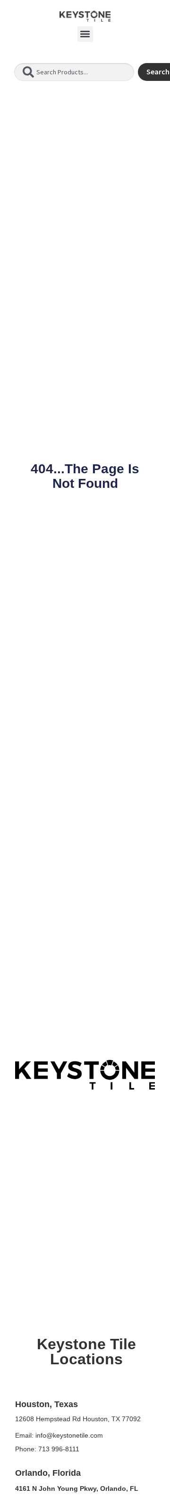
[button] (85, 34)
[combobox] (74, 72)
